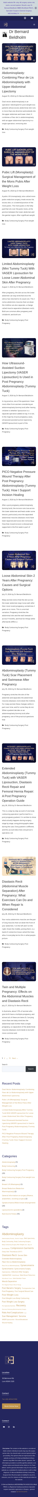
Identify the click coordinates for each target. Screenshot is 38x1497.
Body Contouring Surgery (22, 1241)
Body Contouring (8, 1166)
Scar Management (10, 1316)
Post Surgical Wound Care (24, 1291)
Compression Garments (22, 1248)
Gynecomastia (7, 1268)
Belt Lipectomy (29, 1238)
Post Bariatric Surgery (11, 1288)
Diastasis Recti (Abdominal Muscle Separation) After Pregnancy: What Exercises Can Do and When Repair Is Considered (17, 895)
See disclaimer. (25, 13)
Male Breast (15, 1275)
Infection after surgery (20, 1272)
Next (15, 1058)
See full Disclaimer (21, 1491)
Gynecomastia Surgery (22, 1269)
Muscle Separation (9, 1281)
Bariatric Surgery (19, 1238)
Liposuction (6, 1275)
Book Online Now (11, 1406)
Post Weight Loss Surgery (13, 1301)
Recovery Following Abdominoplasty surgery (14, 1309)
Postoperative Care (28, 1288)
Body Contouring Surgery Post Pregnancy (18, 1170)
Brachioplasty (6, 1248)
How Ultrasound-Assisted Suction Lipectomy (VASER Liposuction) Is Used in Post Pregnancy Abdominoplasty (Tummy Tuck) (19, 377)
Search (4, 1064)
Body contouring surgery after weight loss (14, 1244)
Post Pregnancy (8, 1291)
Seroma (22, 1316)
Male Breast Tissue (7, 1278)
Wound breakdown (21, 1319)
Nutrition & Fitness (9, 1214)
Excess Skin (22, 1255)
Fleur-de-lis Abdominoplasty (13, 1262)
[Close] (35, 8)
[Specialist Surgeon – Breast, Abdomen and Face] (5, 25)
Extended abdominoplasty (12, 1259)
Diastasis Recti (9, 1255)
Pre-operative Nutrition (8, 1306)
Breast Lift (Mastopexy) (11, 1184)
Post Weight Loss (10, 1294)
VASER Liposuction (8, 1319)
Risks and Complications (12, 1312)
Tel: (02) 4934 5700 (9, 1399)
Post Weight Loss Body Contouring (15, 1298)
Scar (25, 1313)
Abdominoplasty (8, 1162)
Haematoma (6, 1272)
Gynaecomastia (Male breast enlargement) (18, 1203)
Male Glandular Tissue (19, 1278)
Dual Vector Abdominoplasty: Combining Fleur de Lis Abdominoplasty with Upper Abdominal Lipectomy (18, 1092)
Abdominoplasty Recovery (8, 1238)
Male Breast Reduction (27, 1275)
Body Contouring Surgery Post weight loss (18, 1177)
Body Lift (30, 1244)
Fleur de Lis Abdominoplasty (11, 1265)
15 (10, 1058)
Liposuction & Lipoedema (12, 1210)
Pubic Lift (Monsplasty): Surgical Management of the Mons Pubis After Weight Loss (16, 1103)
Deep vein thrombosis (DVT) (12, 1252)
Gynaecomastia (27, 1265)
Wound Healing (7, 1323)
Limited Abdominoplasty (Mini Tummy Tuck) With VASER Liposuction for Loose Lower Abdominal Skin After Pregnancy (18, 273)
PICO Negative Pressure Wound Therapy (11, 1285)
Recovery (21, 1305)
